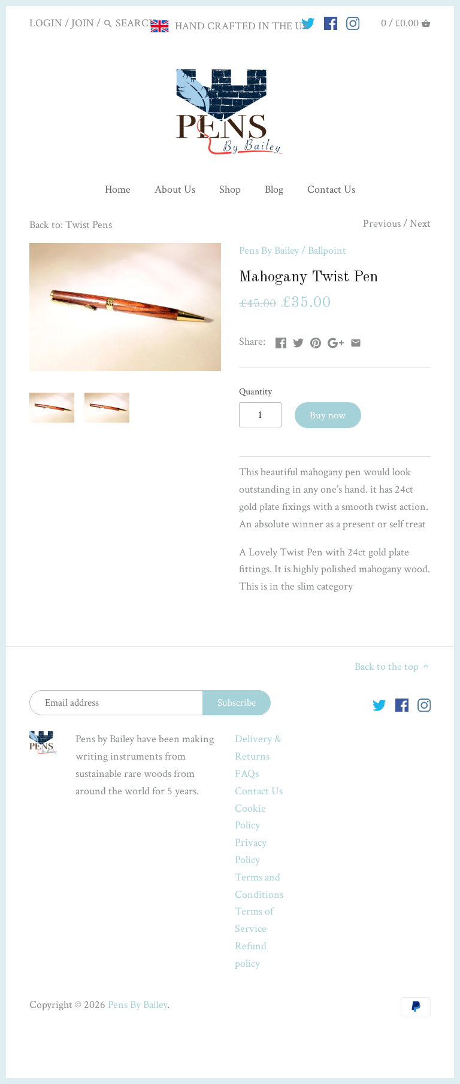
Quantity (255, 391)
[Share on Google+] (336, 340)
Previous (382, 223)
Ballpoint (327, 250)
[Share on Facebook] (281, 340)
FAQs (247, 774)
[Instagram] (353, 22)
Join (82, 23)
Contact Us (259, 791)
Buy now (328, 415)
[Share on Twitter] (298, 340)
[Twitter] (379, 704)
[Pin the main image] (315, 340)
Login (45, 23)
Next (420, 223)
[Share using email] (355, 340)
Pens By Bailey (269, 250)
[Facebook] (331, 22)
